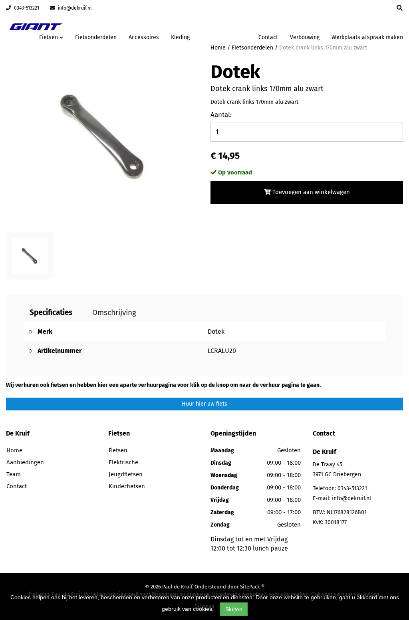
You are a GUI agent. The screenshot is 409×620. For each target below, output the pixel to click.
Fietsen (118, 450)
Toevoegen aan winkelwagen (310, 192)
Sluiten (233, 609)
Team (13, 474)
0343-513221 (26, 8)
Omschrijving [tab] (114, 312)
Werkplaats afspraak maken (367, 37)
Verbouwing (305, 37)
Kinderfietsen (127, 486)
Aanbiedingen (227, 36)
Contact (268, 37)
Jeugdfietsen (126, 474)
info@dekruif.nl (74, 8)
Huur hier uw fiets (204, 403)
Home (14, 450)
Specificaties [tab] (51, 312)
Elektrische (123, 462)
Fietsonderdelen (96, 37)
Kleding (180, 37)
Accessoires (144, 37)
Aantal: (221, 115)
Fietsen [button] (49, 37)
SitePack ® (252, 587)
